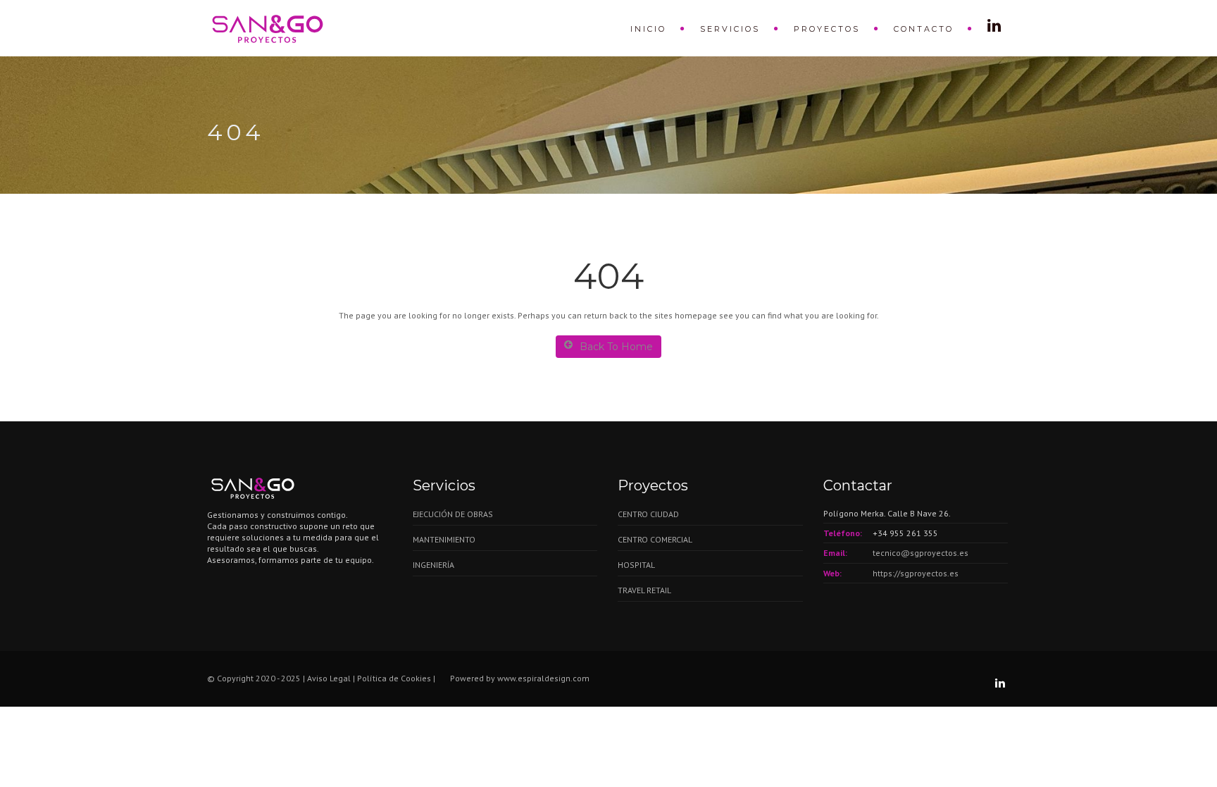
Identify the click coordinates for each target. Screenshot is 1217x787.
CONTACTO (924, 29)
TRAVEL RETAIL (644, 590)
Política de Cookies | (397, 678)
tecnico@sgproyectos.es (920, 552)
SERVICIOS (730, 29)
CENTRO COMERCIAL (655, 539)
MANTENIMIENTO (444, 539)
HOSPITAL (636, 564)
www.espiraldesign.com (543, 678)
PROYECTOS (827, 29)
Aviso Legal (330, 678)
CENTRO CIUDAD (648, 514)
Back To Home (616, 346)
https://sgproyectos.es (916, 573)
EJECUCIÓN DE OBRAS (453, 514)
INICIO (648, 29)
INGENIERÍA (433, 564)
